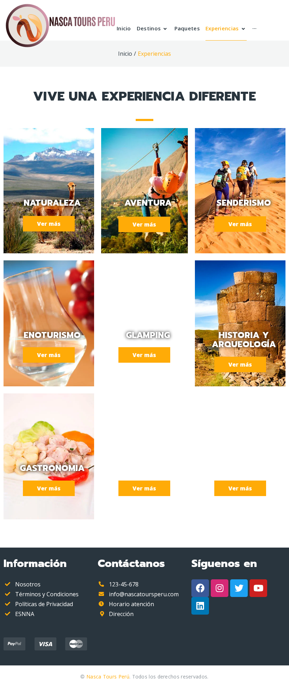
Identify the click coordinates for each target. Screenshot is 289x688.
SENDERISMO (243, 203)
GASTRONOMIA (52, 468)
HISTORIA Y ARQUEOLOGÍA (244, 340)
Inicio (125, 54)
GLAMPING (148, 335)
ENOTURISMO (52, 335)
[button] (49, 223)
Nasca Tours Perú (107, 676)
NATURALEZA (52, 203)
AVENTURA (148, 203)
